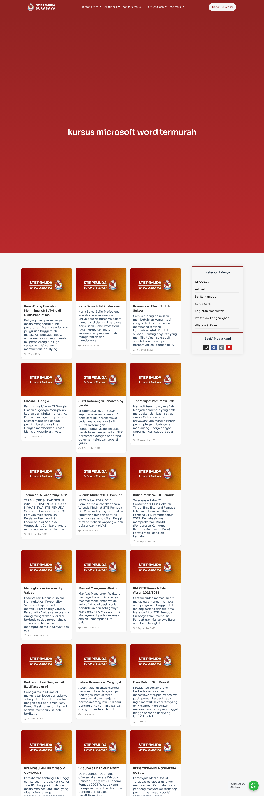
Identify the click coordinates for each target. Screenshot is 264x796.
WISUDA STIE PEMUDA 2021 (98, 768)
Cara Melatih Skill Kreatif (151, 682)
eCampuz (176, 6)
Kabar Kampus (132, 6)
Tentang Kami (90, 6)
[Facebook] (214, 347)
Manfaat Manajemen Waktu (98, 588)
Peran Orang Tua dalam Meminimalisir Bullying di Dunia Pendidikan (42, 310)
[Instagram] (206, 347)
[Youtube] (229, 347)
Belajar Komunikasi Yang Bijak (100, 682)
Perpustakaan (155, 6)
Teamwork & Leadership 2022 (45, 495)
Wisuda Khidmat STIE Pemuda (100, 495)
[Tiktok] (221, 347)
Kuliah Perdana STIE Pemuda (153, 495)
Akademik (110, 6)
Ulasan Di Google (36, 401)
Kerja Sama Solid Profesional (99, 306)
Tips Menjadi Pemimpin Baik (153, 401)
